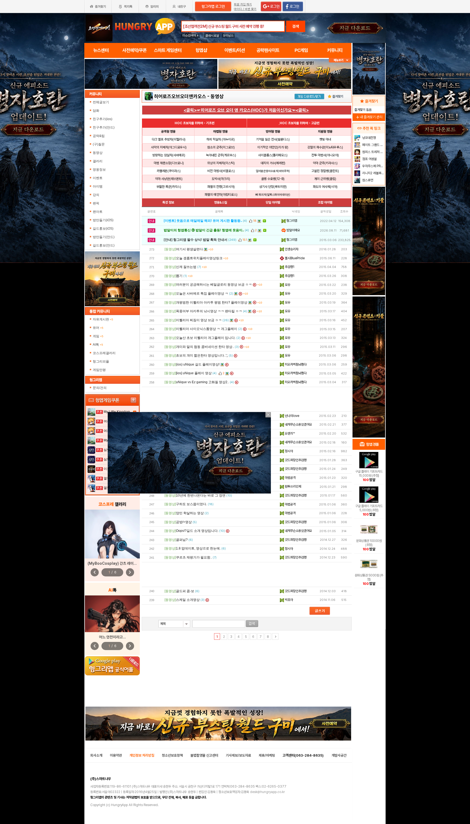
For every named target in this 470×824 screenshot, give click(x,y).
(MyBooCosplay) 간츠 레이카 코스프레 (119, 563)
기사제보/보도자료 (238, 755)
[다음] (275, 636)
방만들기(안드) (104, 237)
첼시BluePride (294, 258)
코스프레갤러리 (104, 353)
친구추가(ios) (102, 119)
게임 (98, 336)
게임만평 (99, 370)
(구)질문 (99, 144)
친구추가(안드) (104, 127)
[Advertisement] (247, 399)
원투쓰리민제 (292, 486)
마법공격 (290, 478)
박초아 (288, 600)
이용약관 (116, 755)
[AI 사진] (112, 613)
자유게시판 (103, 319)
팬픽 (96, 203)
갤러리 (98, 161)
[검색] (252, 623)
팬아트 (98, 212)
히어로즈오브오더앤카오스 (180, 96)
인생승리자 (291, 249)
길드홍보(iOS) (103, 228)
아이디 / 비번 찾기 (245, 9)
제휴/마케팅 (267, 755)
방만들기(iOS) (103, 220)
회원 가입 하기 (243, 4)
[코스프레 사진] (112, 534)
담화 (96, 111)
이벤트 (98, 178)
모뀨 (287, 285)
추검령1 (289, 267)
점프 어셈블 (369, 159)
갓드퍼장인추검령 (295, 460)
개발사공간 (339, 755)
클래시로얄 (212, 36)
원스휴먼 (367, 180)
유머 (98, 328)
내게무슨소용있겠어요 (298, 424)
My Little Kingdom (117, 412)
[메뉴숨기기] (340, 60)
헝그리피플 (101, 361)
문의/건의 (100, 388)
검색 (295, 26)
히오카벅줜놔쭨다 (295, 364)
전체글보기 (101, 102)
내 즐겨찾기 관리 (368, 117)
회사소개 (96, 755)
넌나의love (291, 416)
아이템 (98, 186)
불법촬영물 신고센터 (204, 755)
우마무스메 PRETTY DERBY (373, 166)
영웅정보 (99, 169)
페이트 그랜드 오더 (373, 145)
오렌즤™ (289, 433)
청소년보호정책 (172, 755)
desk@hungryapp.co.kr (267, 792)
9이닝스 (228, 36)
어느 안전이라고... (112, 637)
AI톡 (98, 345)
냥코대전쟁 (368, 138)
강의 (96, 195)
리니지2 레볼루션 (372, 173)
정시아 (288, 451)
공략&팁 (99, 136)
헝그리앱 (291, 221)
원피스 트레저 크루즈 (373, 152)
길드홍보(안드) (104, 245)
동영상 (98, 153)
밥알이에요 (293, 230)
